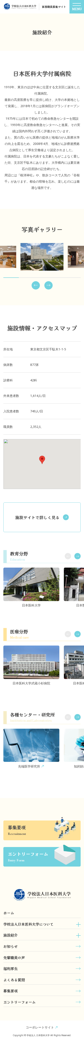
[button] (36, 285)
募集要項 (10, 990)
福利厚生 (10, 968)
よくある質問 (14, 979)
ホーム (8, 913)
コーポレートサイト (40, 1027)
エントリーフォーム (19, 1002)
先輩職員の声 (14, 957)
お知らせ (10, 946)
